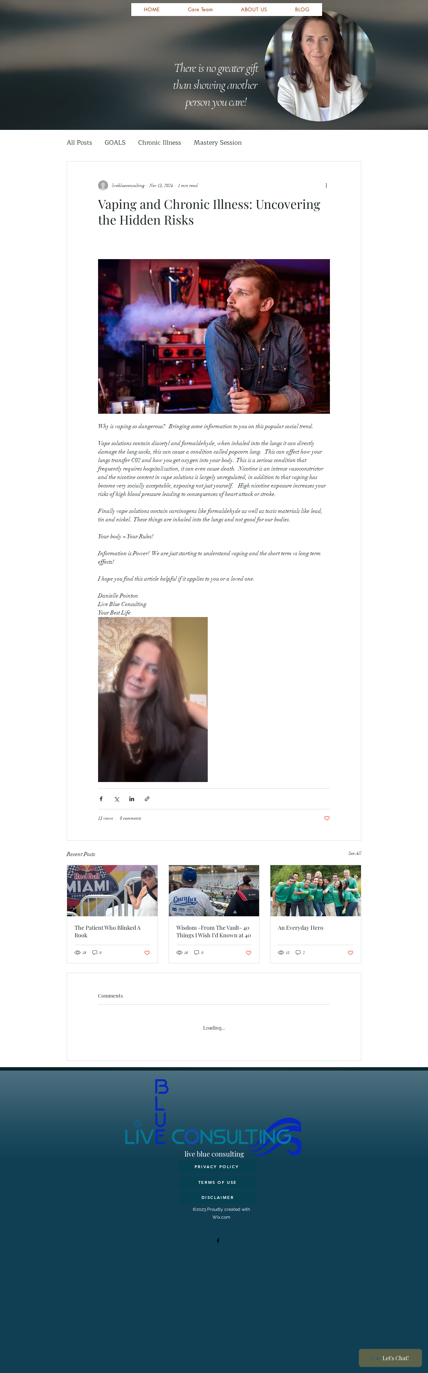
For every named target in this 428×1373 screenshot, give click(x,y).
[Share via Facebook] (101, 799)
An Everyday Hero (300, 927)
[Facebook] (218, 1235)
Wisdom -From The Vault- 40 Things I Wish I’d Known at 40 (213, 931)
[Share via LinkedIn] (132, 799)
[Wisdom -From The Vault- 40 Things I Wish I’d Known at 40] (214, 890)
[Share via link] (147, 799)
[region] (185, 51)
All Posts (79, 142)
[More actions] (326, 185)
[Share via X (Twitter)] (116, 799)
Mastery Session (218, 142)
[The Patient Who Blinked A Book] (112, 890)
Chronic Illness (159, 142)
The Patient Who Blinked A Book (107, 931)
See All (354, 853)
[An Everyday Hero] (315, 890)
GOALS (115, 142)
